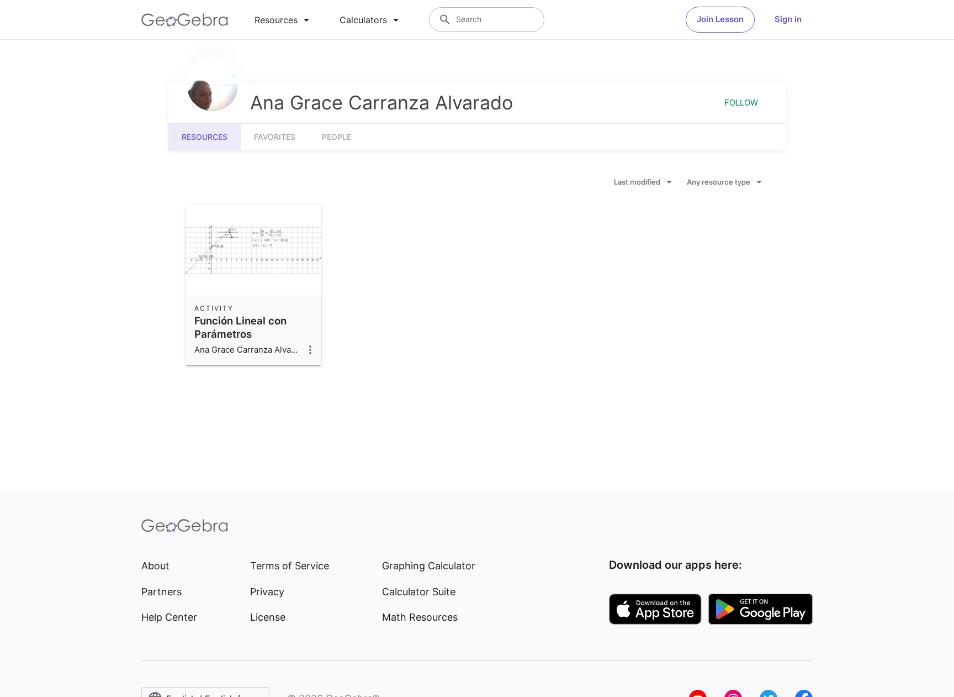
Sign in (788, 19)
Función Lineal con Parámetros (240, 327)
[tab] (284, 20)
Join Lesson (720, 19)
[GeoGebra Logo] (184, 20)
